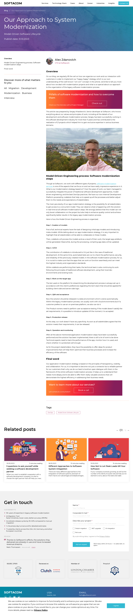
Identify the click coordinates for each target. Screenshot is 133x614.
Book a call (83, 390)
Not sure (78, 532)
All (5, 88)
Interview (9, 98)
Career (90, 3)
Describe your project (82, 521)
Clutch (33, 547)
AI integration (110, 528)
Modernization (12, 93)
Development (28, 88)
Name (76, 505)
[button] (117, 430)
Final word (8, 69)
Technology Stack (59, 3)
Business (27, 93)
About (81, 3)
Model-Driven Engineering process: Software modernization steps (22, 64)
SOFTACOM (13, 3)
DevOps (50, 412)
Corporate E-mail (80, 513)
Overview (8, 59)
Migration (14, 88)
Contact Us (123, 3)
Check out (97, 103)
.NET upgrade (96, 528)
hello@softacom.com (87, 595)
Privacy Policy (104, 536)
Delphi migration (81, 528)
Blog (6, 11)
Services (45, 3)
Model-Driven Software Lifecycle (68, 412)
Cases (72, 3)
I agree (116, 606)
